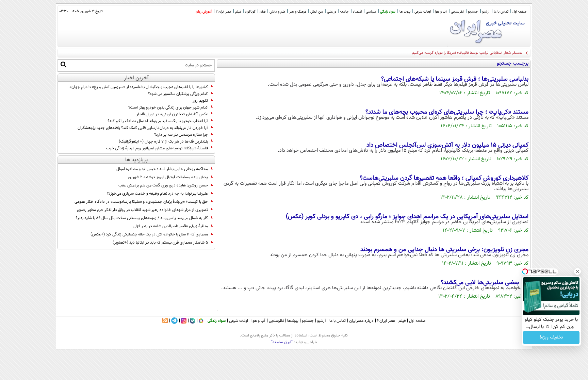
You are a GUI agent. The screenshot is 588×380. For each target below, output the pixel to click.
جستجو (473, 11)
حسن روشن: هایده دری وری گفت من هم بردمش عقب (163, 185)
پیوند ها (404, 11)
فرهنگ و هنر (297, 11)
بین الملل (316, 11)
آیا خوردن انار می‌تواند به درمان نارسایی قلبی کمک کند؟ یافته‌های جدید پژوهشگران (143, 128)
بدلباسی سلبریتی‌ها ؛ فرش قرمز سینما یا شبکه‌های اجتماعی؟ (453, 79)
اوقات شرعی (422, 11)
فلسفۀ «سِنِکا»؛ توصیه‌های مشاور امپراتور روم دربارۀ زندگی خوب (157, 148)
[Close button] (577, 271)
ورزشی (331, 11)
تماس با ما (501, 11)
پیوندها (292, 321)
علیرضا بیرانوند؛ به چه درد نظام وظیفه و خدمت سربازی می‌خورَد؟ (157, 194)
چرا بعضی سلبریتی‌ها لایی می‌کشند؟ (484, 282)
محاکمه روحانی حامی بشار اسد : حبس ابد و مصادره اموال (162, 169)
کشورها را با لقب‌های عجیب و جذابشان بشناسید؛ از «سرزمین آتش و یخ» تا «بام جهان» (138, 87)
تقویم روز (200, 101)
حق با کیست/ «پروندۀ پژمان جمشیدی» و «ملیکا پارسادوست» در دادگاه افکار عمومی (141, 202)
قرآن (262, 11)
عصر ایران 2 (223, 11)
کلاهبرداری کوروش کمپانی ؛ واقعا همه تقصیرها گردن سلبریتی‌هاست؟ (444, 178)
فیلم (238, 11)
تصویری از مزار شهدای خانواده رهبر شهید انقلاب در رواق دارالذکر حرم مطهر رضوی (142, 210)
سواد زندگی (387, 11)
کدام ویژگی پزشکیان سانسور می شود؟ (178, 94)
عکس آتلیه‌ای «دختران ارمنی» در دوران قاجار (172, 114)
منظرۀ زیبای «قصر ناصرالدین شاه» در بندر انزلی (170, 226)
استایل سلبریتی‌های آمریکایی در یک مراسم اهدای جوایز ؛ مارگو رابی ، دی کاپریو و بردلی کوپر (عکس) (407, 216)
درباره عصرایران (361, 321)
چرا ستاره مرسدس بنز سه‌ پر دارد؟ (181, 135)
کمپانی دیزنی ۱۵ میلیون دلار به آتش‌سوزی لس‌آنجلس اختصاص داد (447, 145)
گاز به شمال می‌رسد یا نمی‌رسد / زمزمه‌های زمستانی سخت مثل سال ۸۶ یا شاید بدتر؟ (142, 218)
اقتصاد (357, 11)
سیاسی (371, 11)
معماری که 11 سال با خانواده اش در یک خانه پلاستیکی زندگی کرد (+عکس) (149, 234)
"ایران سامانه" (282, 342)
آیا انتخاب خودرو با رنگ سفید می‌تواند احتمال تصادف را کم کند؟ (158, 121)
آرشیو (486, 11)
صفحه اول (519, 11)
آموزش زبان (204, 11)
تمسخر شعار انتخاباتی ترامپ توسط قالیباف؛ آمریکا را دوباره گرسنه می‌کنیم (467, 53)
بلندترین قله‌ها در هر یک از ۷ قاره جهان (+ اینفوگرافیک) (163, 141)
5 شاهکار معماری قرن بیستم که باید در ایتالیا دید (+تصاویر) (160, 242)
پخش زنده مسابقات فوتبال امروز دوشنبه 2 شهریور (168, 177)
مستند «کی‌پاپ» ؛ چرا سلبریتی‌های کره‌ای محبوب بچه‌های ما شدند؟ (446, 112)
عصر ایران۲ (386, 321)
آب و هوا (441, 11)
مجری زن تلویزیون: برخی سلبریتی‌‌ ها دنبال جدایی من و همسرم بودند (444, 249)
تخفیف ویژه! (551, 337)
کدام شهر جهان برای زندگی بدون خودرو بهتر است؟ (168, 107)
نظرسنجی (457, 11)
